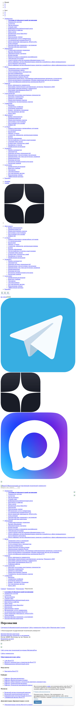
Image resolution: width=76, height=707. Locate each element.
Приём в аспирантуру (15, 150)
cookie (48, 686)
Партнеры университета (16, 96)
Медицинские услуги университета (19, 38)
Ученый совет (12, 27)
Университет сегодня (15, 22)
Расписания (12, 131)
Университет (11, 588)
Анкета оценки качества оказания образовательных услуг (26, 60)
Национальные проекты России (18, 77)
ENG (4, 297)
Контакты (11, 105)
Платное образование (15, 138)
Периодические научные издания (18, 75)
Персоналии (12, 35)
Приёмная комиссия (14, 118)
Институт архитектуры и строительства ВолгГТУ (20, 662)
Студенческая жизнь (14, 130)
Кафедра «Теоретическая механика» (15, 683)
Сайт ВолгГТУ (9, 660)
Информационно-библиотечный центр (20, 28)
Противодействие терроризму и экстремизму (22, 45)
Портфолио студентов (15, 145)
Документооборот (14, 171)
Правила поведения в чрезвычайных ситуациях (23, 128)
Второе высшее (13, 55)
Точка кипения (13, 43)
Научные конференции (15, 73)
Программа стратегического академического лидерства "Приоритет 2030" (31, 86)
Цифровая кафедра (14, 91)
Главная (3, 588)
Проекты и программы (15, 98)
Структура (11, 23)
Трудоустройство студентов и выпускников (22, 140)
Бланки (10, 136)
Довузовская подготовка (16, 58)
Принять (37, 702)
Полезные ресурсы (14, 160)
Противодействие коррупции (17, 47)
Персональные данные (15, 37)
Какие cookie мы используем (42, 691)
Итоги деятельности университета (19, 85)
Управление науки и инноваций (18, 68)
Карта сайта (12, 113)
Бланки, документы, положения (18, 110)
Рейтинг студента (13, 133)
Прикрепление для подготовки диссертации (22, 155)
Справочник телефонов (15, 106)
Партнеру (7, 178)
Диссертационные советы (16, 70)
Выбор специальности (15, 116)
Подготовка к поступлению (17, 121)
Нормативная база (14, 158)
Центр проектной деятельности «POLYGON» (22, 42)
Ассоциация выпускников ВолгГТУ (19, 40)
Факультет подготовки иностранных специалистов (24, 95)
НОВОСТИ (12, 125)
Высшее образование (15, 52)
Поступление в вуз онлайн (16, 123)
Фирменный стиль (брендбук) (17, 33)
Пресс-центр (12, 32)
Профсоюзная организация (16, 146)
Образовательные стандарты (17, 53)
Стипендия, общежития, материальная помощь (23, 135)
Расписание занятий (14, 163)
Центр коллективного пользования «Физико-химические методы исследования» (33, 80)
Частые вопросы (13, 25)
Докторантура (12, 151)
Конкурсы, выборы (14, 168)
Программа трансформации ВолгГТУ (20, 90)
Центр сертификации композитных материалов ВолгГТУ (26, 82)
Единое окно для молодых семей (18, 143)
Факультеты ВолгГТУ (11, 671)
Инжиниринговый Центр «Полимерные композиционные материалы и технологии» (35, 78)
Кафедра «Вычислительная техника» (16, 680)
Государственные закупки (16, 111)
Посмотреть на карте (7, 639)
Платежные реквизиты (15, 108)
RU (2, 297)
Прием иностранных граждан (17, 100)
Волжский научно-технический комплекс (17, 692)
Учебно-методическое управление (19, 50)
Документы (11, 170)
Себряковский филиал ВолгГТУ (14, 697)
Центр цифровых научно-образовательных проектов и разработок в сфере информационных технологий (41, 65)
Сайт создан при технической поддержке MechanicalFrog (19, 650)
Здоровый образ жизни (15, 141)
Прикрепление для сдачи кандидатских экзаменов (24, 156)
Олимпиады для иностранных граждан (20, 101)
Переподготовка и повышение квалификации (22, 57)
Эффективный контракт (15, 176)
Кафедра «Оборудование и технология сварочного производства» (25, 682)
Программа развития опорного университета (22, 88)
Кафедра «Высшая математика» (14, 678)
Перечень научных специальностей (19, 153)
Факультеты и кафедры (15, 30)
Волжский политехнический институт (16, 694)
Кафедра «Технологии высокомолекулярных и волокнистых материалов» (27, 685)
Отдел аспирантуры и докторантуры (19, 72)
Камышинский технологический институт (18, 695)
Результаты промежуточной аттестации (20, 161)
